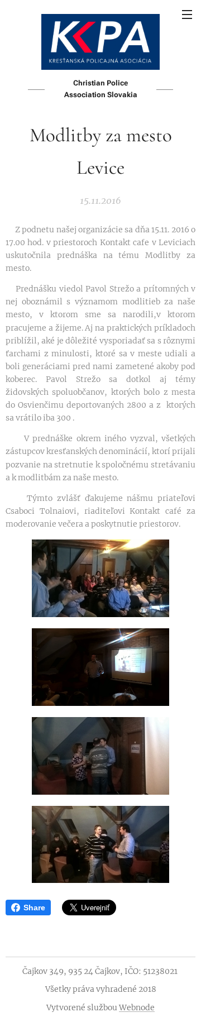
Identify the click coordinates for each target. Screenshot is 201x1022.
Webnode (137, 1007)
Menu (187, 14)
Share (34, 907)
